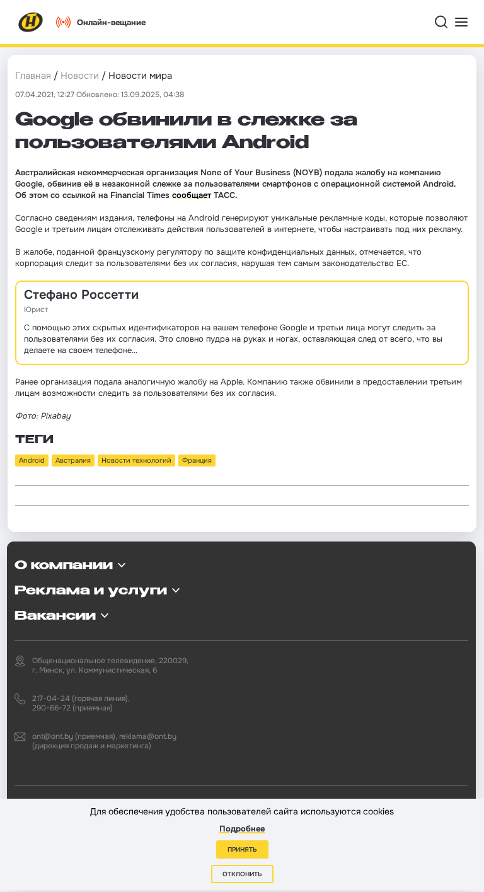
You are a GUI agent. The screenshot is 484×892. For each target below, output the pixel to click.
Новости (79, 75)
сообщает (191, 195)
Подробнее (242, 828)
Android (32, 460)
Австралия (73, 460)
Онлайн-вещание (111, 22)
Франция (197, 460)
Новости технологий (136, 460)
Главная (33, 75)
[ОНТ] (31, 22)
